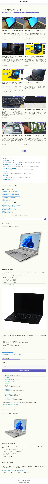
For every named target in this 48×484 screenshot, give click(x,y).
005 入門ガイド (6, 175)
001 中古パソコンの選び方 (8, 160)
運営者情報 (27, 480)
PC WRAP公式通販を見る (7, 212)
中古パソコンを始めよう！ (7, 352)
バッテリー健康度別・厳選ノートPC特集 (11, 196)
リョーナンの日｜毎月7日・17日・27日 (10, 194)
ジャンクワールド (8, 398)
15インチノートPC (17, 12)
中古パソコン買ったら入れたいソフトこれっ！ (12, 354)
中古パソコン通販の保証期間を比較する (11, 404)
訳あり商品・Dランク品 (7, 199)
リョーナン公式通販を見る (7, 200)
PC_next (6, 385)
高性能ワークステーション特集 (8, 211)
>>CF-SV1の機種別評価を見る (8, 285)
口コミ (10, 377)
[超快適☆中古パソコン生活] (24, 1)
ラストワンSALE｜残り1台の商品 (9, 197)
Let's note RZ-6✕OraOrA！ (35, 12)
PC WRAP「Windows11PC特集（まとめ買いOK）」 (13, 470)
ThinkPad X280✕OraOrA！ (25, 12)
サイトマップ (21, 480)
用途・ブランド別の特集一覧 (8, 208)
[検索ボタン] (1, 1)
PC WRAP (7, 377)
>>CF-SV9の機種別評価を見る (8, 459)
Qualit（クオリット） (9, 381)
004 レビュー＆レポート (8, 171)
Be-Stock (6, 389)
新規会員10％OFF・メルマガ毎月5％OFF (11, 205)
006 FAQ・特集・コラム (8, 179)
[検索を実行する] (45, 219)
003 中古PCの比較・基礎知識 (9, 168)
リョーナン (7, 374)
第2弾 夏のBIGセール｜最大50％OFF (10, 193)
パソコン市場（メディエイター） (11, 394)
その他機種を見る (7, 391)
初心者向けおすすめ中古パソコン (9, 209)
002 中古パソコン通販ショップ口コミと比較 (12, 164)
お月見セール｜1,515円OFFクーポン (10, 191)
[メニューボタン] (46, 1)
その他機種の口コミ (14, 391)
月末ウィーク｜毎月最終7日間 (8, 206)
